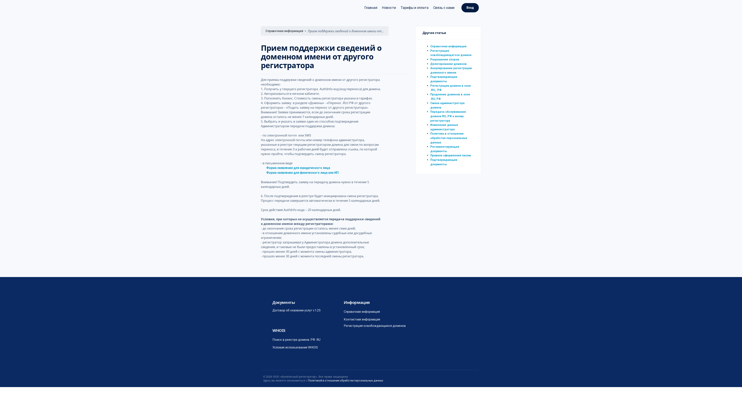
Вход (470, 7)
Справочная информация (284, 31)
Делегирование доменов (448, 64)
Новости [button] (389, 8)
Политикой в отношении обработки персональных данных (345, 380)
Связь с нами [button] (443, 8)
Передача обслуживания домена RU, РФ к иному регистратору (448, 116)
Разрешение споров (444, 59)
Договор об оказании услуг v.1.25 (296, 310)
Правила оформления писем (450, 155)
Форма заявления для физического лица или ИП (302, 173)
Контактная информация (362, 319)
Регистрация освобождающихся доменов (375, 326)
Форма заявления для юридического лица (298, 168)
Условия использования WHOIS (295, 347)
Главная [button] (370, 8)
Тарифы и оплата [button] (415, 8)
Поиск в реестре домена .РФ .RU (296, 340)
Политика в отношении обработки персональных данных (448, 138)
